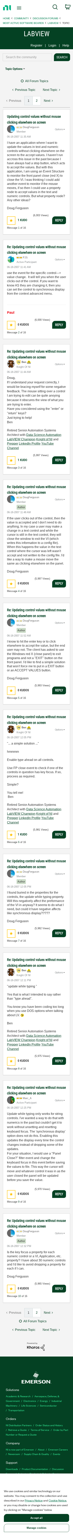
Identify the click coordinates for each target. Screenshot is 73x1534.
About (41, 1449)
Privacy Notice (34, 1500)
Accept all (36, 1517)
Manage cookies (37, 1527)
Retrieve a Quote (17, 1430)
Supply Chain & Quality (36, 1454)
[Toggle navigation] (19, 8)
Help (65, 45)
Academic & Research (18, 1396)
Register (36, 45)
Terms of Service (40, 1430)
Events (56, 1454)
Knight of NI (44, 439)
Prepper (12, 443)
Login (52, 45)
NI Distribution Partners (19, 1425)
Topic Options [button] (13, 69)
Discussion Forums (45, 18)
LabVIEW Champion (21, 439)
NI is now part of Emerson (20, 1449)
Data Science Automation (43, 434)
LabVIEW (53, 23)
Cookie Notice (57, 1500)
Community (21, 18)
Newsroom (14, 1454)
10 (19, 1296)
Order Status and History (49, 1425)
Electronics (30, 1401)
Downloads (12, 1469)
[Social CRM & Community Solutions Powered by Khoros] (36, 1346)
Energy (44, 1401)
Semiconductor (48, 1405)
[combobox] (27, 57)
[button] (11, 220)
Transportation (16, 1410)
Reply (59, 220)
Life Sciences (28, 1405)
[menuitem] (55, 8)
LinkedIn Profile (29, 443)
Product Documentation (35, 1469)
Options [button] (59, 129)
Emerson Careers (58, 1449)
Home (6, 18)
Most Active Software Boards (23, 23)
